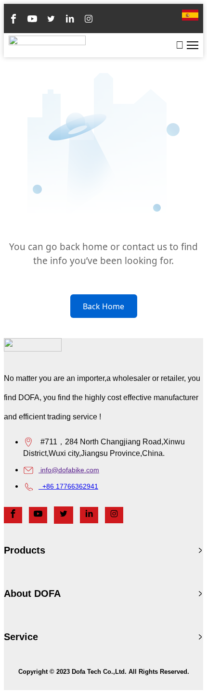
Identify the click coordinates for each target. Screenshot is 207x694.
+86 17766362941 (68, 486)
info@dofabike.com (69, 470)
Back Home (103, 306)
